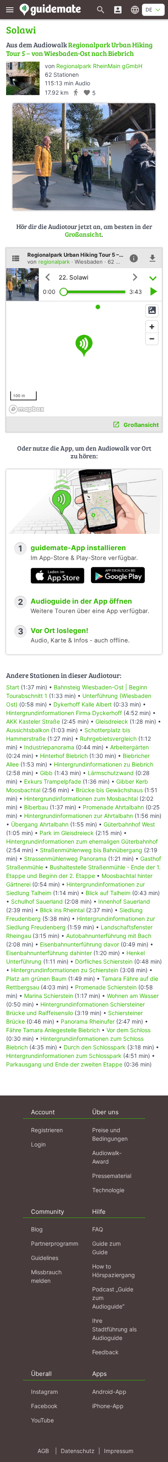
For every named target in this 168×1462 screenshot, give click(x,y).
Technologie (108, 1189)
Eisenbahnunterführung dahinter (49, 952)
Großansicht (83, 234)
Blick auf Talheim (108, 892)
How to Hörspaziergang (113, 1270)
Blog (37, 1229)
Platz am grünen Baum (36, 978)
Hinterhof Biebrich (64, 755)
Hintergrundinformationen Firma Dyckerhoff (64, 712)
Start (12, 687)
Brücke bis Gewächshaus (109, 790)
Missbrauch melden (46, 1276)
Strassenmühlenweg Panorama (65, 858)
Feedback (105, 1352)
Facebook (44, 1405)
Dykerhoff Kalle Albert (82, 704)
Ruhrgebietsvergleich (108, 738)
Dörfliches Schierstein (104, 961)
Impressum (118, 1450)
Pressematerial (111, 1175)
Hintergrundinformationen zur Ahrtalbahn (78, 815)
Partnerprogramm (54, 1243)
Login (38, 1144)
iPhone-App (108, 1405)
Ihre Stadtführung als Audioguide (114, 1329)
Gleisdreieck (111, 721)
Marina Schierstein (48, 995)
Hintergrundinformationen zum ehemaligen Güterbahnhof (82, 841)
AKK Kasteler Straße (33, 721)
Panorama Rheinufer (88, 1021)
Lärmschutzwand (111, 772)
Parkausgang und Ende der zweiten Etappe (64, 1064)
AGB (43, 1450)
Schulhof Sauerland (37, 901)
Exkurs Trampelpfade (52, 781)
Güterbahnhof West (129, 824)
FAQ (97, 1229)
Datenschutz (78, 1450)
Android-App (109, 1391)
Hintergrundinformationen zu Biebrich (103, 764)
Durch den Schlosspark (95, 1047)
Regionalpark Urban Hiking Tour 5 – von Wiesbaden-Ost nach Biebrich (79, 49)
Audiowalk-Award (107, 1157)
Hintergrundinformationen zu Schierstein (64, 970)
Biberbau (36, 807)
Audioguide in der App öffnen (81, 601)
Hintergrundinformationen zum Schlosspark (64, 1055)
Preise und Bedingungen (110, 1134)
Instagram (44, 1391)
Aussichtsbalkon (27, 730)
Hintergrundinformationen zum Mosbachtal (81, 798)
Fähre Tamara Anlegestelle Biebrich (53, 1030)
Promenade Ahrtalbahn (113, 807)
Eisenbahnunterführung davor (79, 944)
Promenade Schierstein (106, 987)
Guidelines (44, 1257)
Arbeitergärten (129, 747)
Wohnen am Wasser (133, 995)
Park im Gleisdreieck (67, 832)
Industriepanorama (49, 747)
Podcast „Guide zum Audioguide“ (112, 1298)
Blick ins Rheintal (62, 910)
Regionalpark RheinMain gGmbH (99, 65)
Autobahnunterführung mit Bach (108, 935)
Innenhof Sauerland (124, 901)
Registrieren (47, 1129)
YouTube (42, 1420)
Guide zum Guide (106, 1247)
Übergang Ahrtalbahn (40, 824)
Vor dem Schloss (128, 1030)
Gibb (46, 772)
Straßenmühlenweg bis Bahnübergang (91, 850)
